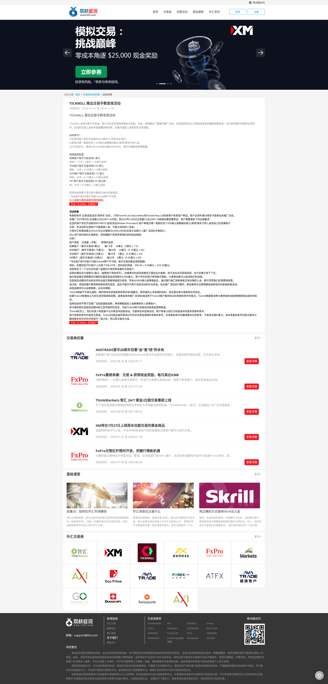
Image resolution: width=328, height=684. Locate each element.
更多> (257, 338)
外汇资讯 (214, 12)
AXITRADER (192, 628)
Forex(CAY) (172, 633)
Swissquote (193, 638)
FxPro (151, 628)
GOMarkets (153, 638)
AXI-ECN (211, 638)
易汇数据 (111, 633)
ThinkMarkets (155, 623)
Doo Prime (212, 628)
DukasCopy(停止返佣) (175, 639)
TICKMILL (192, 623)
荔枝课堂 (198, 12)
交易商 (167, 12)
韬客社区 (111, 628)
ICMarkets (172, 628)
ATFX (189, 633)
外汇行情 (111, 623)
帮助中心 (111, 642)
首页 (155, 12)
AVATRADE (153, 633)
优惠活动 (182, 12)
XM (169, 623)
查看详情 (251, 361)
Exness (210, 623)
